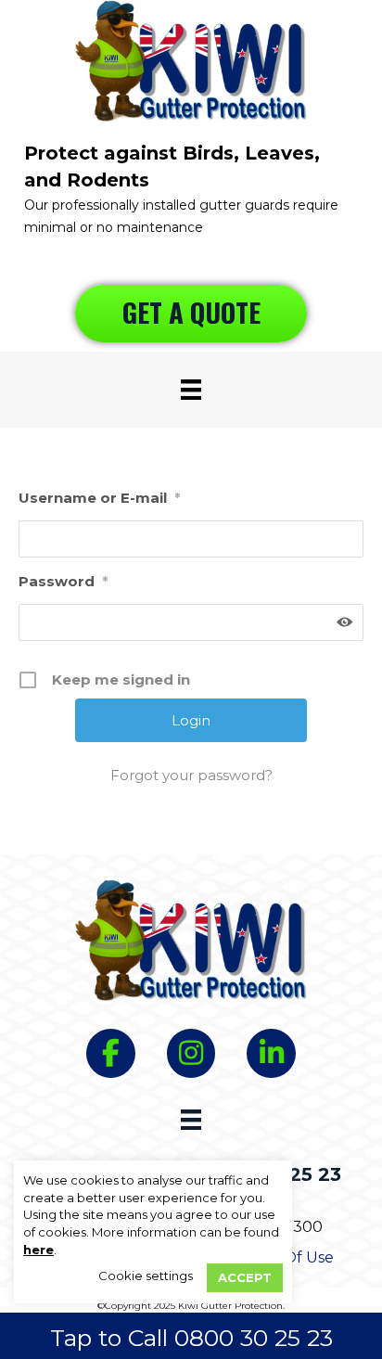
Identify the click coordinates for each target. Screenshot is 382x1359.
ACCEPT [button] (245, 1277)
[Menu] (191, 389)
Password (63, 581)
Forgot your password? (191, 775)
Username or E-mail (99, 497)
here (38, 1249)
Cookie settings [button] (145, 1275)
